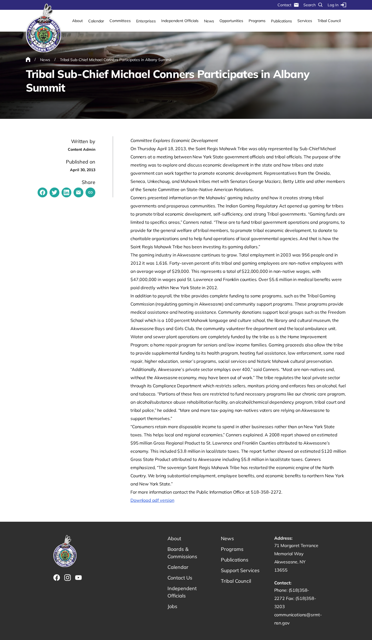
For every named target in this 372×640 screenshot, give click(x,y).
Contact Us (179, 578)
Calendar (96, 21)
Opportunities (231, 20)
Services (304, 20)
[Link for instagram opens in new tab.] (67, 577)
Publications (281, 21)
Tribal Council (329, 20)
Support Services (240, 570)
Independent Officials (180, 20)
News (209, 21)
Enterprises (146, 21)
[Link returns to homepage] (43, 28)
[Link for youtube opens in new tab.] (78, 577)
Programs (257, 20)
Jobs (172, 606)
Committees (120, 20)
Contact (284, 4)
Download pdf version (152, 500)
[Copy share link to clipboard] (90, 192)
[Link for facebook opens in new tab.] (56, 577)
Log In (333, 4)
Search (309, 4)
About (77, 20)
